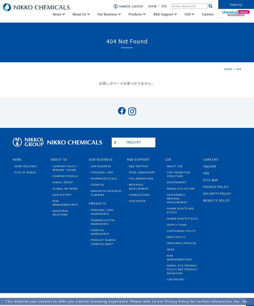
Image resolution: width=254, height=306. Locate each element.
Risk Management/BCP (65, 202)
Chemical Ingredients (100, 231)
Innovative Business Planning (106, 192)
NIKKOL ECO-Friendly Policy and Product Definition (182, 269)
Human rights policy (182, 218)
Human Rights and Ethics (180, 210)
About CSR (175, 166)
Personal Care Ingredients (102, 211)
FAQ (206, 173)
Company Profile (65, 176)
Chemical (98, 184)
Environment (177, 182)
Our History (62, 194)
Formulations (139, 194)
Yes (237, 301)
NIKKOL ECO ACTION (181, 188)
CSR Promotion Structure (178, 174)
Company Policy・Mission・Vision (66, 168)
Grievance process (181, 243)
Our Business (101, 166)
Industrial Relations (61, 212)
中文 (164, 6)
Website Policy (216, 200)
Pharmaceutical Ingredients (103, 221)
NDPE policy (176, 237)
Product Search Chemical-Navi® (103, 241)
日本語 (152, 6)
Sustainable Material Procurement (177, 198)
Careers (208, 14)
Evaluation (137, 200)
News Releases (26, 166)
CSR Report (176, 279)
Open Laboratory (142, 172)
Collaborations (141, 178)
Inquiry (236, 4)
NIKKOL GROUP (63, 182)
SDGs (170, 249)
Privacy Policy (216, 187)
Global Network (65, 188)
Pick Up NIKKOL (26, 172)
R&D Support (139, 166)
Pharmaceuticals (104, 178)
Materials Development (139, 186)
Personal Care (102, 172)
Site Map (210, 180)
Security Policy (217, 194)
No (245, 301)
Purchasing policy (181, 230)
